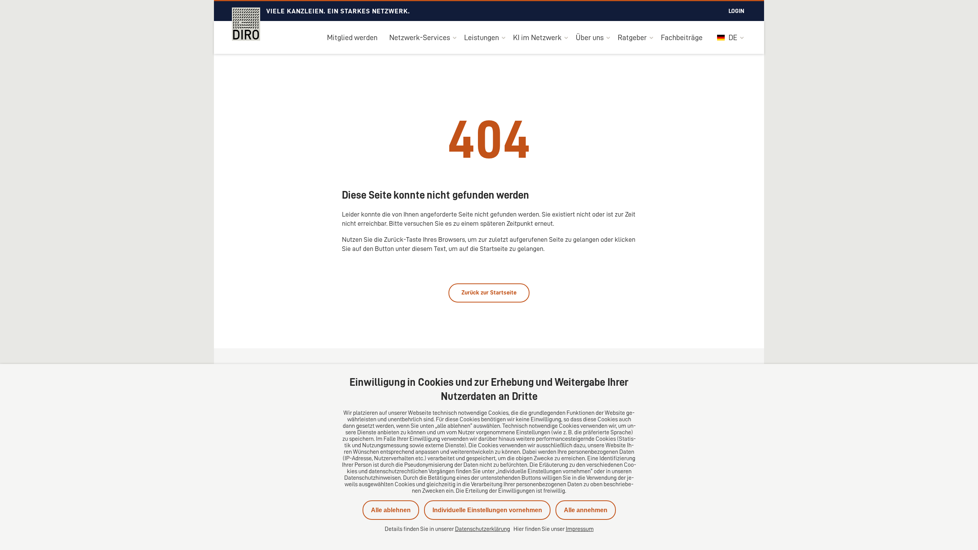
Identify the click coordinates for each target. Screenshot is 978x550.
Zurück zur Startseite (489, 293)
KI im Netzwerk (537, 37)
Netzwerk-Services (419, 37)
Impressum (580, 529)
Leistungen (481, 37)
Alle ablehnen (391, 510)
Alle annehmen (585, 510)
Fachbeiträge (682, 37)
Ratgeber (632, 37)
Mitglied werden (352, 37)
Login (736, 11)
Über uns (590, 37)
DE (732, 37)
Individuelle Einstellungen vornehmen (487, 510)
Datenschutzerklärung (482, 529)
